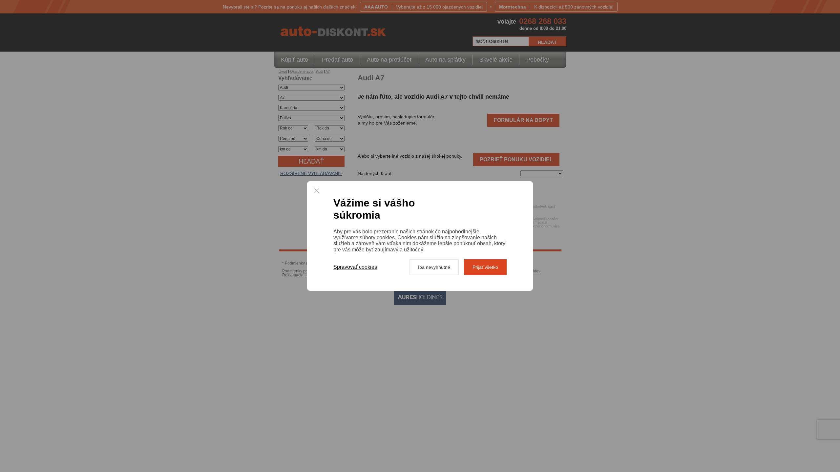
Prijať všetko (485, 267)
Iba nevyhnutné (434, 267)
